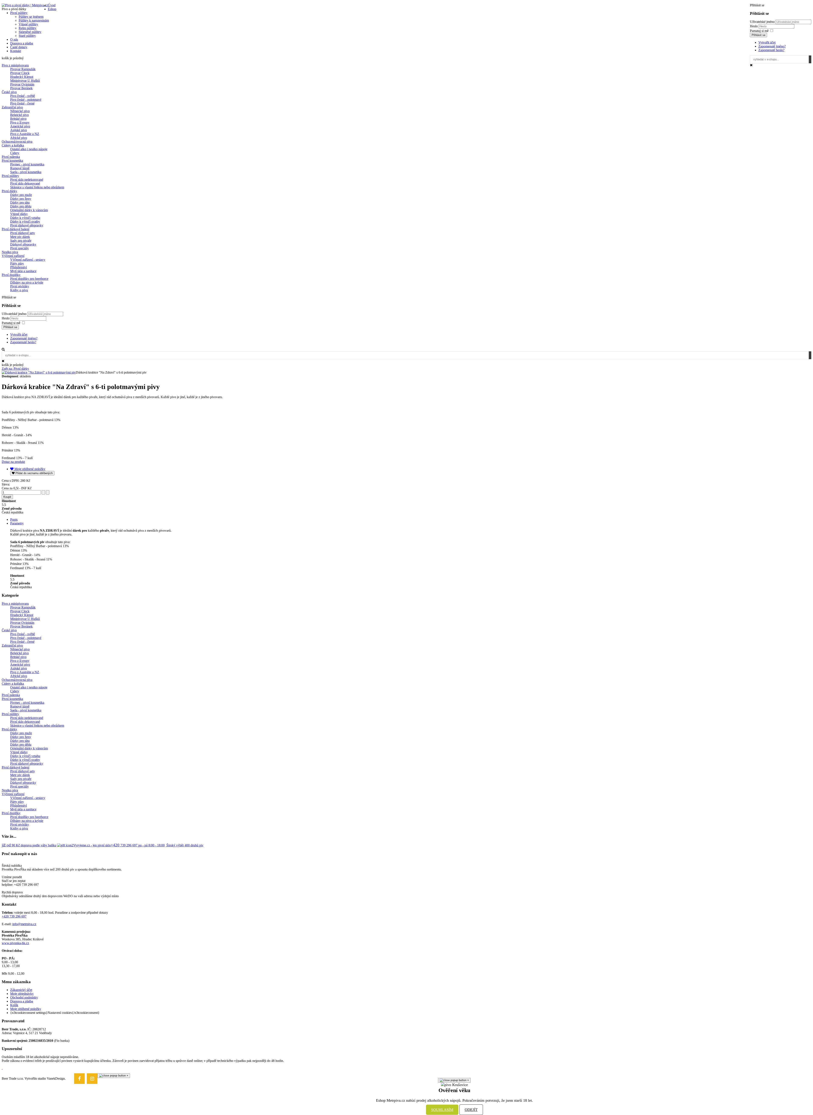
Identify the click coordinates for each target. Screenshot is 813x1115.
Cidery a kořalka (13, 145)
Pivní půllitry (10, 176)
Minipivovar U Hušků (25, 80)
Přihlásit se (758, 35)
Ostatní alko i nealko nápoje (28, 149)
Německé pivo (20, 111)
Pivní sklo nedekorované (26, 179)
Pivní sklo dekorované (25, 183)
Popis (14, 519)
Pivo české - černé (22, 103)
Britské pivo (18, 118)
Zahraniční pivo (12, 107)
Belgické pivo (19, 115)
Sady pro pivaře (20, 240)
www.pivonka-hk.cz (15, 943)
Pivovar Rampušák (23, 69)
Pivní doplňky (11, 275)
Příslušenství (18, 267)
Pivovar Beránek (21, 88)
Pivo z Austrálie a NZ (24, 134)
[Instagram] (92, 1078)
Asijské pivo (18, 130)
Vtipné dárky (19, 214)
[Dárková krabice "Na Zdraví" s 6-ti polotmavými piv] (39, 372)
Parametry (17, 523)
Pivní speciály (19, 248)
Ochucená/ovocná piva (17, 141)
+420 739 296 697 (14, 916)
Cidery (14, 153)
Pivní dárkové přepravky (26, 225)
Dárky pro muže (21, 195)
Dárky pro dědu (20, 206)
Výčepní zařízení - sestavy (27, 259)
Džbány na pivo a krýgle (26, 282)
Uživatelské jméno (762, 21)
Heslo (754, 26)
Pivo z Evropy (19, 122)
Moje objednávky (22, 993)
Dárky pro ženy (20, 198)
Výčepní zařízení (13, 256)
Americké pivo (20, 126)
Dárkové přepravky (23, 244)
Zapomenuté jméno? (772, 46)
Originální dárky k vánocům (29, 210)
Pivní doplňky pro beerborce (29, 278)
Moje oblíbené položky (25, 1009)
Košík (14, 1005)
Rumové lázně (19, 168)
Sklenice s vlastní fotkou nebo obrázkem (37, 187)
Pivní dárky (9, 191)
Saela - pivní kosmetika (25, 172)
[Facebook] (79, 1078)
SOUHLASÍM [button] (442, 1110)
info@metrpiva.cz (24, 924)
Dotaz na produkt (13, 462)
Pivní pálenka (11, 157)
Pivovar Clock (19, 73)
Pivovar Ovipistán (22, 84)
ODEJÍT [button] (471, 1110)
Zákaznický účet (21, 990)
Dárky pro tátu (20, 202)
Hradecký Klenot (21, 77)
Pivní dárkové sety (22, 233)
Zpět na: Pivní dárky (15, 368)
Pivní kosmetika (12, 160)
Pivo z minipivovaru (15, 65)
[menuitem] (51, 5)
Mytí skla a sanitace (23, 271)
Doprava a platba (21, 1001)
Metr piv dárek (20, 237)
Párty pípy (17, 263)
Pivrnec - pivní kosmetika (27, 164)
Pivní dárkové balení (15, 229)
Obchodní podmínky (24, 997)
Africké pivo (18, 137)
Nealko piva (10, 252)
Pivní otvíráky (19, 286)
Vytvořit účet (767, 42)
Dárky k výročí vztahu (25, 217)
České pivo (9, 92)
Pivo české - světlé (22, 96)
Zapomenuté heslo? (771, 50)
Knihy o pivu (19, 290)
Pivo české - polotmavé (25, 99)
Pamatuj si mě (759, 31)
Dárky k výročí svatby (25, 221)
